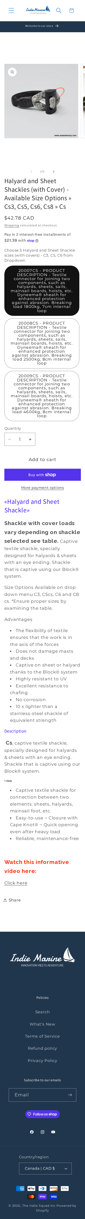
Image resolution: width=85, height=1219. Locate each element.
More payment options (42, 488)
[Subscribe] (70, 1095)
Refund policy (42, 1048)
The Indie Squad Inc (39, 1206)
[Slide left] (31, 172)
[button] (11, 10)
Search (42, 1011)
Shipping (11, 225)
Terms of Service (42, 1036)
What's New (42, 1024)
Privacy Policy (42, 1060)
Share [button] (15, 900)
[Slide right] (53, 172)
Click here (15, 883)
